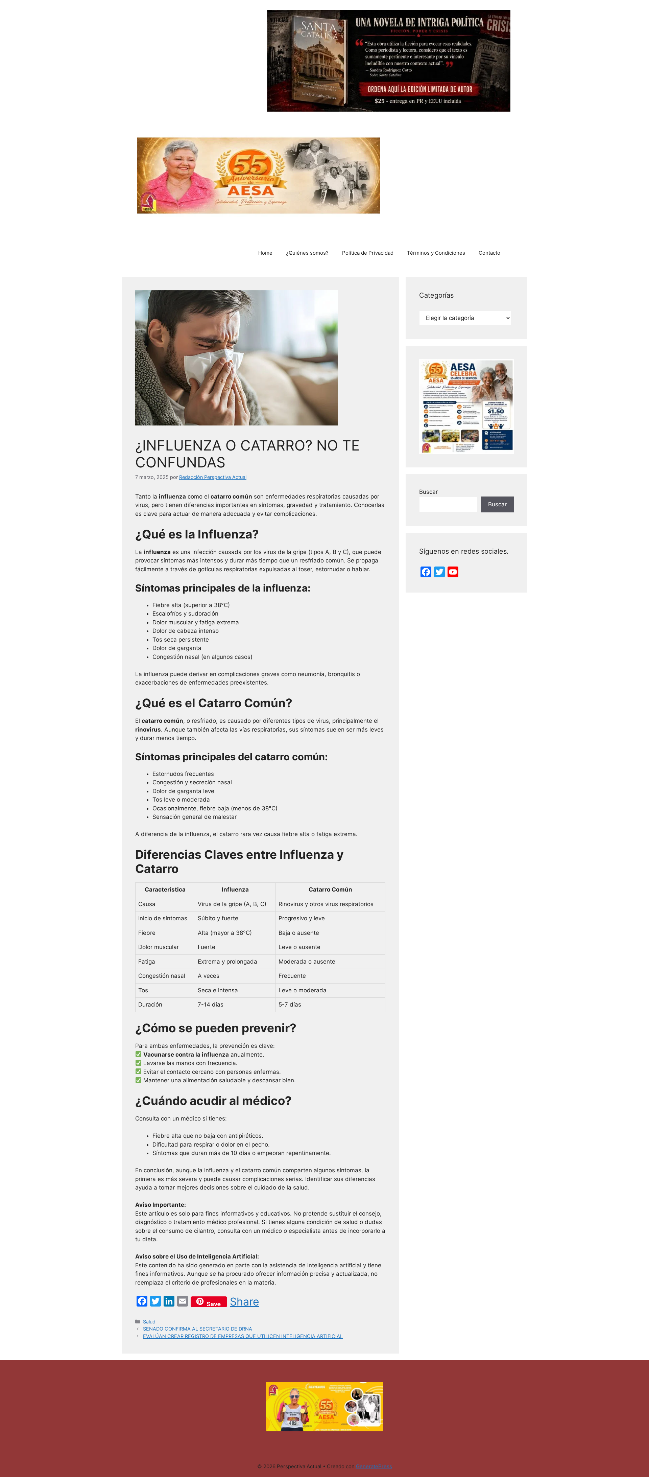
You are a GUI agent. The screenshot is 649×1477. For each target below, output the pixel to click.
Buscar (428, 491)
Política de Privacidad (367, 253)
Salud (149, 1321)
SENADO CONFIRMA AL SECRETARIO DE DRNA (197, 1329)
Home (265, 253)
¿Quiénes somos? (307, 253)
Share (244, 1301)
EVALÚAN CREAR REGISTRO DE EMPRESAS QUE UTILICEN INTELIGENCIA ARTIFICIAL (243, 1336)
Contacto (489, 253)
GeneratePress (374, 1466)
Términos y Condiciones (436, 253)
